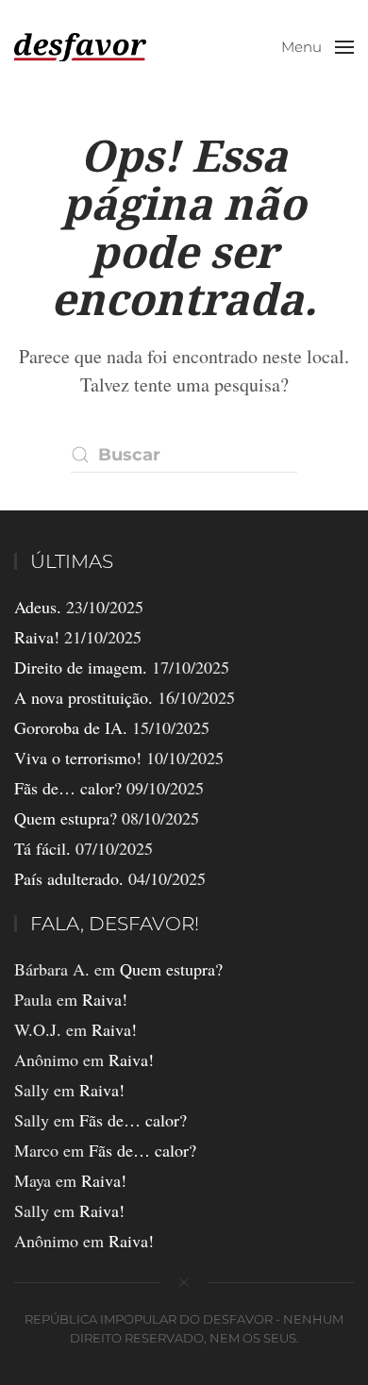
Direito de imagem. (80, 667)
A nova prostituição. (83, 697)
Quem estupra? (65, 818)
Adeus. (37, 606)
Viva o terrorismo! (78, 757)
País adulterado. (69, 878)
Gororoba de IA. (70, 727)
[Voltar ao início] (80, 47)
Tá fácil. (42, 848)
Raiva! (36, 637)
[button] (317, 47)
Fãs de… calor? (68, 787)
